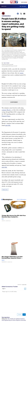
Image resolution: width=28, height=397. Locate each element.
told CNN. (8, 125)
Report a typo (5, 189)
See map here (6, 317)
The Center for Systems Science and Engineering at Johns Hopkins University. (14, 319)
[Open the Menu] (2, 2)
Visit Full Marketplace (21, 199)
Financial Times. (6, 116)
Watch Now (23, 2)
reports (21, 73)
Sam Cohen (6, 63)
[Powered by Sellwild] (24, 284)
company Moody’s (6, 110)
